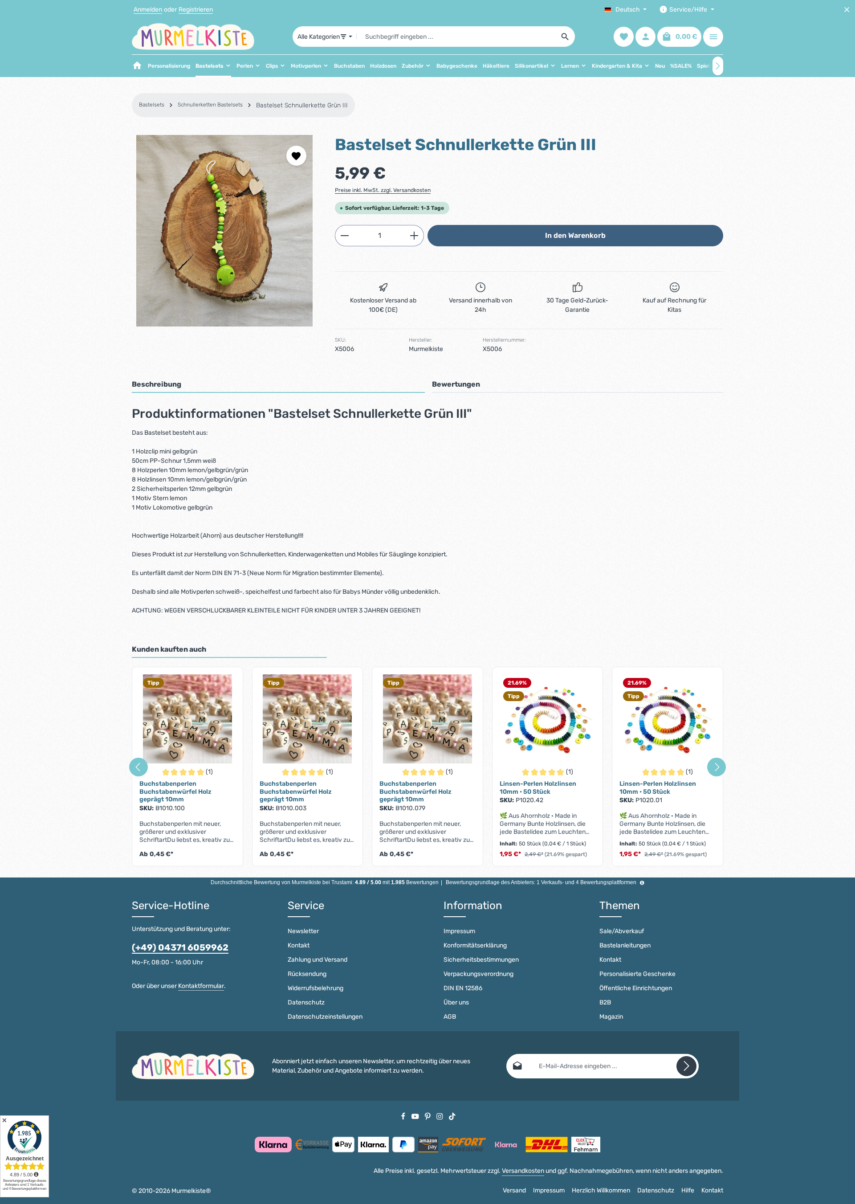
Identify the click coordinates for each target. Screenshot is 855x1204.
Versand (514, 1190)
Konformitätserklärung (475, 945)
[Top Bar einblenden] (713, 37)
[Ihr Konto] (645, 37)
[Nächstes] (717, 66)
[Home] (137, 66)
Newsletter (303, 931)
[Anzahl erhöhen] (414, 235)
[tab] (278, 385)
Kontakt (298, 945)
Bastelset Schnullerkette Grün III (302, 105)
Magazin (611, 1016)
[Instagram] (440, 1116)
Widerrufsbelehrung (315, 988)
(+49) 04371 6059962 (180, 947)
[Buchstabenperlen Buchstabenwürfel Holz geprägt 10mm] (187, 718)
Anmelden (148, 9)
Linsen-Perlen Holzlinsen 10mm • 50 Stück (538, 788)
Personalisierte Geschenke (637, 974)
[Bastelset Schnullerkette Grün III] (224, 231)
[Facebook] (403, 1116)
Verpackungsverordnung (478, 974)
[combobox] (456, 36)
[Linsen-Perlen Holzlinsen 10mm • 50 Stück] (548, 718)
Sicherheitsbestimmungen (481, 959)
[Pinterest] (428, 1116)
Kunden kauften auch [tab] (169, 649)
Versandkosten (523, 1171)
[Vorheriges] (138, 767)
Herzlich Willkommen (601, 1190)
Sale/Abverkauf (621, 931)
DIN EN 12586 (463, 988)
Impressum (459, 931)
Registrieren (196, 9)
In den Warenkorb (575, 235)
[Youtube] (415, 1116)
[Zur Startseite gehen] (193, 36)
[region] (224, 231)
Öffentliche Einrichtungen (635, 988)
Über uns (456, 1002)
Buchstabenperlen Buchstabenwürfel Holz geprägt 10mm (175, 791)
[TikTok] (452, 1116)
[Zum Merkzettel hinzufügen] (296, 156)
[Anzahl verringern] (344, 235)
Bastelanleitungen (625, 945)
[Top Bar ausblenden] (846, 9)
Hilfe (687, 1190)
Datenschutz (306, 1002)
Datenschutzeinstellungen (325, 1016)
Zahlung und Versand (317, 959)
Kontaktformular (201, 986)
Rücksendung (307, 974)
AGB (450, 1016)
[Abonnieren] (686, 1066)
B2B (605, 1002)
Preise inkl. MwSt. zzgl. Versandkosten (383, 190)
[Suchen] (565, 36)
